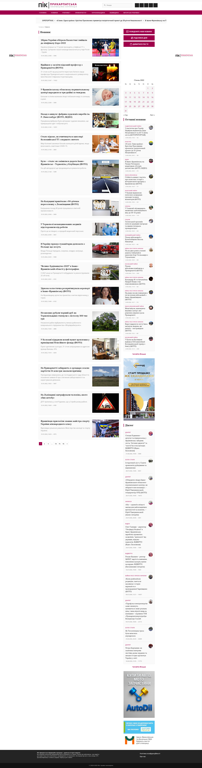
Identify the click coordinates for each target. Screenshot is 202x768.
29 (148, 106)
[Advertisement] (139, 62)
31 (126, 111)
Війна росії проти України (134, 248)
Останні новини (135, 119)
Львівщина (114, 13)
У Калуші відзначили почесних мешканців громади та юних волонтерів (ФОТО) (133, 196)
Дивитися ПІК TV (140, 44)
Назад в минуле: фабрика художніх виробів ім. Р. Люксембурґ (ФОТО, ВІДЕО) (65, 115)
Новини (54, 13)
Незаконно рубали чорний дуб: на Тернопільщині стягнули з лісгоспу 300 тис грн (64, 315)
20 (139, 102)
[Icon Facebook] (137, 5)
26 (135, 106)
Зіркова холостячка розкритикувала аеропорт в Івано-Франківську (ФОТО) (65, 290)
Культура (128, 141)
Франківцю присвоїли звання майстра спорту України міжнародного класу (65, 422)
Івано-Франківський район (134, 306)
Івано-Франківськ (131, 175)
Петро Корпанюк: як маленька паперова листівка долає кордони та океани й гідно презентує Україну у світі (136, 653)
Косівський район (131, 264)
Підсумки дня (140, 38)
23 (152, 102)
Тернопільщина (98, 13)
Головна (42, 13)
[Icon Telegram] (151, 5)
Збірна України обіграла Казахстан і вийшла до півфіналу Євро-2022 (64, 41)
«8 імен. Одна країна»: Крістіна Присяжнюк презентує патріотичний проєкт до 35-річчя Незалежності (75, 20)
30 (152, 106)
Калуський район (131, 190)
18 (130, 102)
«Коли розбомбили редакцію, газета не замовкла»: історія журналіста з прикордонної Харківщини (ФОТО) (136, 585)
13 (139, 97)
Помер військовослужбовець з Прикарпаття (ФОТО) (134, 268)
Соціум (127, 219)
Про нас (143, 756)
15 (148, 97)
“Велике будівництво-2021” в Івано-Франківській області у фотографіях (60, 267)
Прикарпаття (80, 13)
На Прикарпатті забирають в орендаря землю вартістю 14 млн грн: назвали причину (65, 369)
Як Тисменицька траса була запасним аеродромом (134, 633)
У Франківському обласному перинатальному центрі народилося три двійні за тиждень (65, 91)
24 (126, 106)
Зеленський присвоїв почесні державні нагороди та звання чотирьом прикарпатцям (136, 225)
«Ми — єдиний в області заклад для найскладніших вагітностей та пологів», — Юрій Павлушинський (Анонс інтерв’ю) (136, 510)
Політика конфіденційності (150, 754)
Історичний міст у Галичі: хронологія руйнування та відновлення (135, 465)
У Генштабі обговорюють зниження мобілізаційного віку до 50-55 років (136, 210)
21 (143, 102)
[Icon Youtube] (155, 5)
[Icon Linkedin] (146, 5)
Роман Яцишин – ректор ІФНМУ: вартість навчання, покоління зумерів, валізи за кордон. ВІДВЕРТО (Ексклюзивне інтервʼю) (136, 562)
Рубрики (66, 13)
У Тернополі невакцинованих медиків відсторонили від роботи (61, 225)
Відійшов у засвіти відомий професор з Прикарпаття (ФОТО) (62, 66)
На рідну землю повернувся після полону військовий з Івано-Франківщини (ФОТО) (136, 296)
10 (126, 97)
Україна (127, 206)
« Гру (126, 115)
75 (59, 444)
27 (139, 106)
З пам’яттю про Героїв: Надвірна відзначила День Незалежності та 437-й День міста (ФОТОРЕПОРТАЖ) (136, 131)
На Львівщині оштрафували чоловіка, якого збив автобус (64, 396)
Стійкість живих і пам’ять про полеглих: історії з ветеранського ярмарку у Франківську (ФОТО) (135, 180)
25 (130, 106)
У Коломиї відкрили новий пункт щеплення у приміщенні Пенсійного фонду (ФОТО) (65, 341)
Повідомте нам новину (140, 31)
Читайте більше (139, 354)
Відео (127, 159)
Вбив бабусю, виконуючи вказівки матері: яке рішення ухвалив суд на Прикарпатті (135, 311)
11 (130, 97)
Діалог (129, 425)
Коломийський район (132, 235)
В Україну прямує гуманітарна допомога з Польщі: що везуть (63, 245)
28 (143, 106)
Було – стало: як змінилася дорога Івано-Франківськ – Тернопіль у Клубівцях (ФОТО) (64, 162)
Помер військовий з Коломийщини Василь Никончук (134, 239)
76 (63, 444)
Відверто (128, 553)
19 (135, 102)
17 (126, 102)
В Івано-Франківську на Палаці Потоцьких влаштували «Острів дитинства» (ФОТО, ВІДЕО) (159, 20)
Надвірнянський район (133, 126)
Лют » (152, 115)
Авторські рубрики (131, 13)
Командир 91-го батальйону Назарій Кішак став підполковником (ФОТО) (136, 282)
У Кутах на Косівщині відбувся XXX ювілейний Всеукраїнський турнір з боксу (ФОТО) (135, 343)
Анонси (128, 501)
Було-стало (130, 460)
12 (135, 97)
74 (56, 444)
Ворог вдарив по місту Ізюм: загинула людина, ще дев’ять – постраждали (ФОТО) (136, 327)
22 (148, 102)
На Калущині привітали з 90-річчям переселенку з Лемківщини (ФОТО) (60, 202)
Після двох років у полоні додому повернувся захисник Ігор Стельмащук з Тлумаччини (136, 254)
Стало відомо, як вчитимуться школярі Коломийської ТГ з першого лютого (62, 138)
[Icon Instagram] (142, 5)
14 (143, 97)
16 (152, 97)
